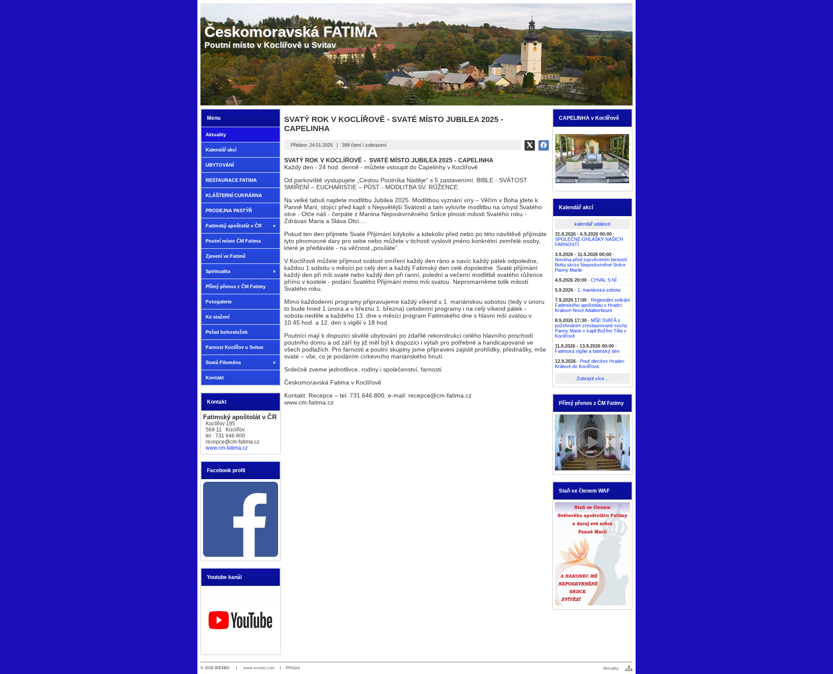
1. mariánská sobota (598, 290)
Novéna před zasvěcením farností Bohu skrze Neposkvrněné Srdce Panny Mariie (591, 265)
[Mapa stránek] (629, 668)
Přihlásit (293, 668)
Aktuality (611, 668)
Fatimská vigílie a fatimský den (587, 351)
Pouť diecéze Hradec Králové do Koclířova (590, 363)
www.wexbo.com (259, 668)
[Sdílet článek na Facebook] (543, 145)
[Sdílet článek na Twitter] (530, 145)
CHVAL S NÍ (604, 280)
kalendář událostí (592, 224)
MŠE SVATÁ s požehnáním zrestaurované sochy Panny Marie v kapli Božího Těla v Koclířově (591, 328)
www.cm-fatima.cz (227, 448)
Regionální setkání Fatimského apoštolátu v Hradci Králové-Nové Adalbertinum (592, 305)
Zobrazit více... (592, 378)
